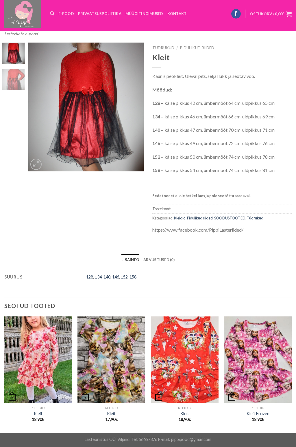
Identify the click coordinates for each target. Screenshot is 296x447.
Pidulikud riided (197, 47)
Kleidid (180, 218)
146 (115, 276)
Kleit (38, 413)
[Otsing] (52, 13)
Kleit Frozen (258, 413)
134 (98, 276)
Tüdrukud (163, 47)
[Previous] (38, 107)
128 (89, 276)
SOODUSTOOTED (229, 218)
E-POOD (66, 13)
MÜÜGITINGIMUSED (144, 13)
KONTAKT (177, 13)
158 (133, 276)
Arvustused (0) (159, 259)
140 (106, 276)
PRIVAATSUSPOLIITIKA (99, 13)
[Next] (134, 107)
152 (124, 276)
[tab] (130, 259)
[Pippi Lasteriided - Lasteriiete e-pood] (22, 14)
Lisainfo (130, 259)
